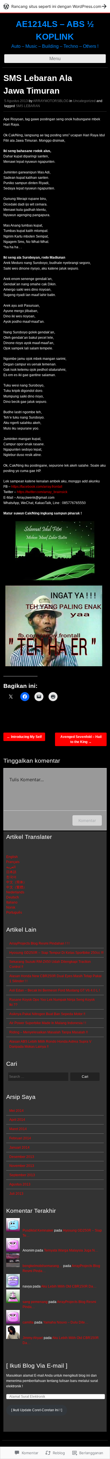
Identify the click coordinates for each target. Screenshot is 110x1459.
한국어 (11, 877)
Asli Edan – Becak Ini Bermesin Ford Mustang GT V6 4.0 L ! (54, 990)
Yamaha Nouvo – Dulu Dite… (65, 1322)
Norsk (10, 907)
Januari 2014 (19, 1147)
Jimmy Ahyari (33, 1338)
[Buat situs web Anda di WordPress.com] (55, 6)
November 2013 (21, 1166)
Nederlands (15, 892)
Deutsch (12, 897)
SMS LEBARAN (28, 106)
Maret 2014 (18, 1129)
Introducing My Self (24, 737)
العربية (11, 867)
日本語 (11, 872)
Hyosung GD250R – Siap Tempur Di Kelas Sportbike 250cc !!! (56, 953)
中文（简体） (16, 882)
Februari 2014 (20, 1138)
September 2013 (22, 1175)
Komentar (87, 820)
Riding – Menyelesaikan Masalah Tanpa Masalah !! (48, 1032)
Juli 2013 (16, 1194)
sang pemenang (35, 1302)
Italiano (11, 902)
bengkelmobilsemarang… (42, 1266)
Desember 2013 (21, 1157)
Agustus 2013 (19, 1184)
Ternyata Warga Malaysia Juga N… (71, 1250)
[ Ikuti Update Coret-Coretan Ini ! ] (36, 1410)
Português (14, 912)
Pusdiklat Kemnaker (38, 1230)
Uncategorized (84, 101)
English (12, 857)
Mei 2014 (16, 1111)
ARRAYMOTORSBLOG (51, 101)
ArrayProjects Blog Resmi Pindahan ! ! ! (39, 943)
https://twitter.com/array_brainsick (42, 492)
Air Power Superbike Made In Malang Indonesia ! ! (47, 1023)
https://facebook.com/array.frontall (36, 487)
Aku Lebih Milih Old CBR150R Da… (68, 1286)
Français (12, 862)
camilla (28, 1322)
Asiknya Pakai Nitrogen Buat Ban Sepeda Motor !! (47, 1014)
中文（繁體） (16, 887)
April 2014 (17, 1120)
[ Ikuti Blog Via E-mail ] (36, 1365)
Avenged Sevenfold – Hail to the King (81, 739)
